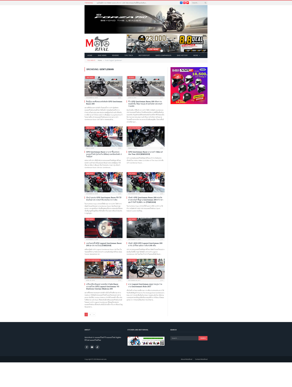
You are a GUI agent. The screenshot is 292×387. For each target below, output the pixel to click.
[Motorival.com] (98, 43)
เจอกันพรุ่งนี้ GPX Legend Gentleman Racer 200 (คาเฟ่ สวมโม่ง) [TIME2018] (104, 244)
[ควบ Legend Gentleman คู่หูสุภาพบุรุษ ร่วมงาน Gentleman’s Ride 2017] (146, 269)
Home (89, 55)
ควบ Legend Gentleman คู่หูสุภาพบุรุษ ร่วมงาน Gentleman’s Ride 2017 (145, 285)
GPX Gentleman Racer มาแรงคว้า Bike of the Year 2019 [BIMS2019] (145, 153)
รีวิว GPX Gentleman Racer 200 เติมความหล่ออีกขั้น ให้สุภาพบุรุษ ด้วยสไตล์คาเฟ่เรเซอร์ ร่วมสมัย (145, 103)
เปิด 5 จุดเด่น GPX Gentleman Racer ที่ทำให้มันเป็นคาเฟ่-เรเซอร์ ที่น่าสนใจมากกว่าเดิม (103, 198)
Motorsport (144, 55)
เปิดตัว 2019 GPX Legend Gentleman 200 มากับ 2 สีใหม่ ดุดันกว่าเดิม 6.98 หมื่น (145, 244)
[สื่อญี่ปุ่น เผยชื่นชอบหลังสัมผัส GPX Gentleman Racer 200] (104, 86)
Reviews (115, 55)
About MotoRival (186, 359)
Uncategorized (134, 128)
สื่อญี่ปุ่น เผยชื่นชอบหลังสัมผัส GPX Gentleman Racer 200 (104, 102)
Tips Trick (128, 55)
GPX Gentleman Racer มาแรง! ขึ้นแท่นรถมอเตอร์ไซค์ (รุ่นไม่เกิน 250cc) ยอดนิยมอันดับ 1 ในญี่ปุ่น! (104, 154)
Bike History (182, 55)
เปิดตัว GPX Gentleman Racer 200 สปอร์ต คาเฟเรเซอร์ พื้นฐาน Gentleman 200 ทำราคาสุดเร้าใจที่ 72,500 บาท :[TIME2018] (145, 199)
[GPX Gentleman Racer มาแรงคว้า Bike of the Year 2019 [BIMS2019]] (146, 136)
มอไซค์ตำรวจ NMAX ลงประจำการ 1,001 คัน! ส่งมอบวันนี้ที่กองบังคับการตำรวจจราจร (122, 3)
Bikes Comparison (163, 55)
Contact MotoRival (201, 359)
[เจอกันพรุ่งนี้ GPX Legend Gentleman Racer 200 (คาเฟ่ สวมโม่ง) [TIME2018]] (104, 228)
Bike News (102, 55)
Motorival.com (101, 359)
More (195, 55)
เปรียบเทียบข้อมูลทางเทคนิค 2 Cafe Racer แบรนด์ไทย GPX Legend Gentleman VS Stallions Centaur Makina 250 (102, 286)
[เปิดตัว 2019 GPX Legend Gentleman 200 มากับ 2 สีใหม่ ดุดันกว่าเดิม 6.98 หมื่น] (146, 228)
